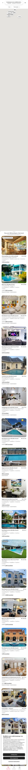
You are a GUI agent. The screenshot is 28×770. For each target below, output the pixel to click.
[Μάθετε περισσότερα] (20, 234)
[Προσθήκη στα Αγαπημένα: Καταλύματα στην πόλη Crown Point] (25, 328)
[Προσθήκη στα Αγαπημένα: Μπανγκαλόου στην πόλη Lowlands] (25, 238)
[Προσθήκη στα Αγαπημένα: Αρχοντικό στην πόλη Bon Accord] (25, 449)
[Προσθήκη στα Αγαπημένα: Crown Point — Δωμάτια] (25, 690)
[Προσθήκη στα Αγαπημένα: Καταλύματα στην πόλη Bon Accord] (25, 297)
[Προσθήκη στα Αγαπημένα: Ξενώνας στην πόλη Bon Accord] (25, 358)
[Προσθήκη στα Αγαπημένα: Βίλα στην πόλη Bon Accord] (25, 266)
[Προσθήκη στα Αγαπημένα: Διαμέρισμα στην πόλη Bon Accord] (25, 389)
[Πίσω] (3, 2)
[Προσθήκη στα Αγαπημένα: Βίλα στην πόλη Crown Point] (25, 600)
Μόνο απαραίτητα (14, 758)
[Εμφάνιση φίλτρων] (25, 2)
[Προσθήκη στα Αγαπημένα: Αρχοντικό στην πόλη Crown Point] (25, 481)
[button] (5, 262)
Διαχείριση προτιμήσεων (14, 761)
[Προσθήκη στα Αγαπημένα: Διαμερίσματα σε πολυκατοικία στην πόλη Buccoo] (25, 659)
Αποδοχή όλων (14, 754)
